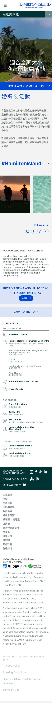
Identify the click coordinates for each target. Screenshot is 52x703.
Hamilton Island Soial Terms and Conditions (22, 681)
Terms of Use (11, 689)
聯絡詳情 (7, 548)
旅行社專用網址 (11, 527)
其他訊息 (7, 544)
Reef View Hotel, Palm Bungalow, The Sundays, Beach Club (28, 353)
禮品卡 (6, 531)
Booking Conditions (14, 672)
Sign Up (26, 298)
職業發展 (7, 536)
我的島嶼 (7, 511)
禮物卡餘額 (9, 515)
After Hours (15, 374)
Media (7, 540)
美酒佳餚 (7, 503)
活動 (5, 498)
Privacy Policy (12, 665)
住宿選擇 (7, 494)
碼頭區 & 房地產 (11, 519)
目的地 (6, 523)
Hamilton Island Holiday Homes (25, 367)
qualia (15, 360)
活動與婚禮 (11, 14)
